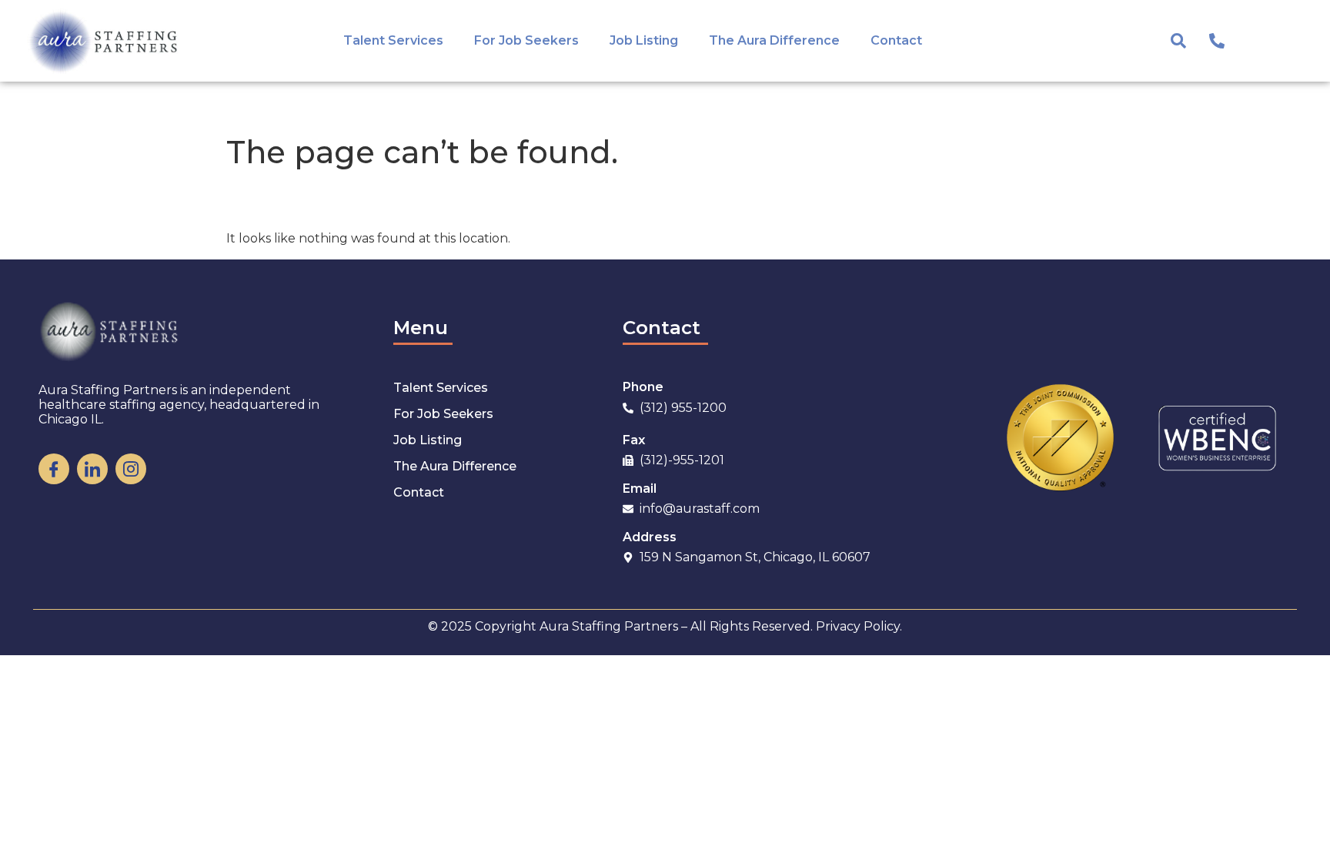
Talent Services (393, 40)
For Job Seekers (526, 40)
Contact (896, 40)
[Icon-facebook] (53, 468)
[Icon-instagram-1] (130, 468)
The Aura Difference (774, 40)
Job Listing (644, 40)
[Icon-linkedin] (92, 468)
